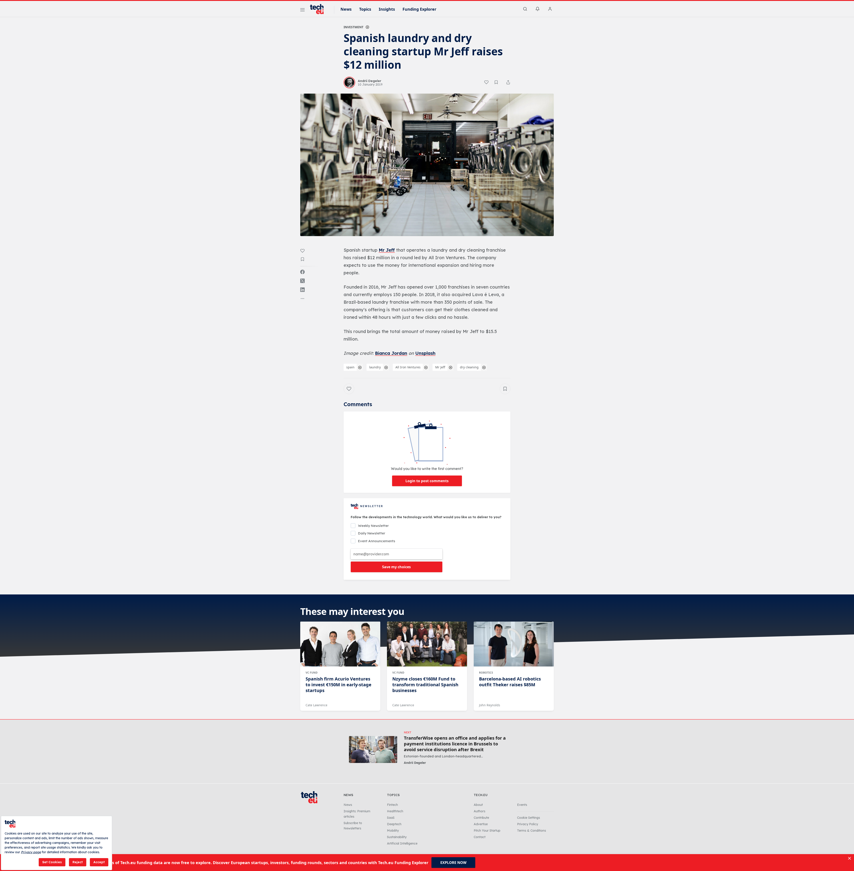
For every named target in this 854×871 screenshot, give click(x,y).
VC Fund (312, 672)
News (346, 9)
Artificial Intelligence (402, 843)
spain (350, 367)
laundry (375, 367)
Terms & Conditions (531, 831)
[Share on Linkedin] (302, 289)
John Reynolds (489, 705)
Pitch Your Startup (487, 831)
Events (522, 805)
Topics (365, 9)
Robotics (486, 672)
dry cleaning (469, 367)
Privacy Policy (527, 824)
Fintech (392, 805)
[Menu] (302, 10)
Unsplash (425, 353)
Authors (479, 811)
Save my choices (396, 566)
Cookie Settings (528, 818)
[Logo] (319, 9)
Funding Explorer (419, 9)
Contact (479, 837)
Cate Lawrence (316, 705)
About (478, 805)
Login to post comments (427, 480)
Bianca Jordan (391, 353)
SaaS (391, 818)
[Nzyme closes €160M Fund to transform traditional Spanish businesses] (427, 644)
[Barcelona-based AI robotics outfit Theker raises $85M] (514, 644)
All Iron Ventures (408, 367)
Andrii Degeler (415, 763)
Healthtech (395, 811)
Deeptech (394, 824)
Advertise (481, 824)
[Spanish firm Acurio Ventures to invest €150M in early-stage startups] (340, 644)
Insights (387, 9)
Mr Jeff (387, 250)
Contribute (481, 818)
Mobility (393, 831)
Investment (353, 27)
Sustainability (397, 837)
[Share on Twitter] (302, 281)
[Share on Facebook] (302, 272)
